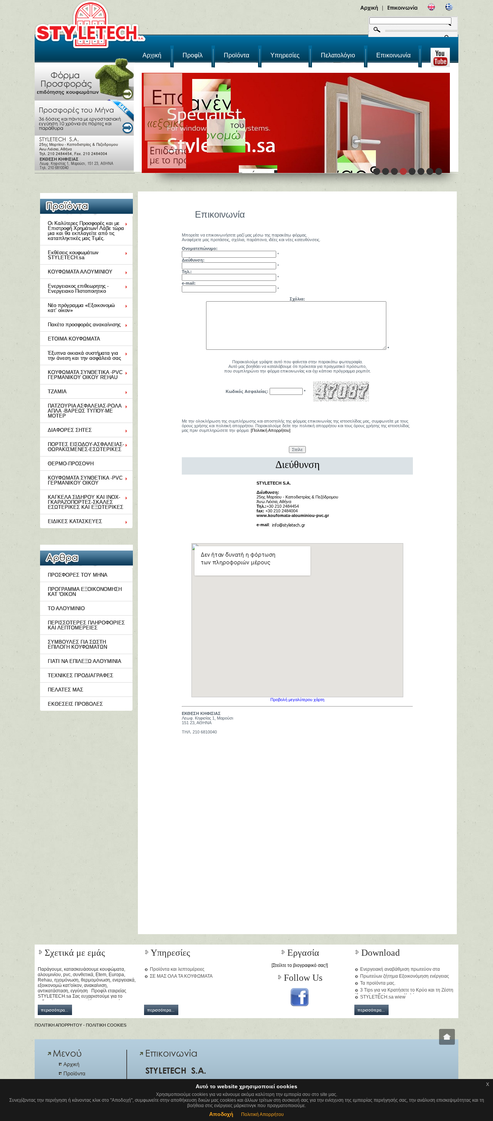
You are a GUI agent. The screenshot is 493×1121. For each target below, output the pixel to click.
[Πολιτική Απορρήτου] (270, 430)
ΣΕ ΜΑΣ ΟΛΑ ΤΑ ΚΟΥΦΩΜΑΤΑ (181, 976)
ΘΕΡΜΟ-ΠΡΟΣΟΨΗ (71, 464)
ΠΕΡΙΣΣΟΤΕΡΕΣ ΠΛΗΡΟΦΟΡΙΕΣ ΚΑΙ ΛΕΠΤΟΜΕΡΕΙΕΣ (86, 625)
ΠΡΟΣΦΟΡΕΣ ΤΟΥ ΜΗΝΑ (77, 575)
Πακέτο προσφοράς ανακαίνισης (84, 324)
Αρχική (152, 55)
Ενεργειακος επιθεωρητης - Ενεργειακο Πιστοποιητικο (78, 288)
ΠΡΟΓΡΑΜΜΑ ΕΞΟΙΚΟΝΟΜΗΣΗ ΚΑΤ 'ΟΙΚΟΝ (85, 591)
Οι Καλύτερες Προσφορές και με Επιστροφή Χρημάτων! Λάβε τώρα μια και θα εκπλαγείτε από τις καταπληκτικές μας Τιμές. (86, 230)
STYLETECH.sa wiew (383, 997)
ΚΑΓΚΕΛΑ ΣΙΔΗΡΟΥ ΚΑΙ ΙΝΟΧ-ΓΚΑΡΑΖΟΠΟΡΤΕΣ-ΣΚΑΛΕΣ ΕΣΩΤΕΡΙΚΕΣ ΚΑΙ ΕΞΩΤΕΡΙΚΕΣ (85, 502)
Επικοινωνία (393, 55)
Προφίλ (193, 55)
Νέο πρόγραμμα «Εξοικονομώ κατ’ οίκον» (81, 307)
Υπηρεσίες (285, 55)
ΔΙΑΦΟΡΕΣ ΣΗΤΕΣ (70, 430)
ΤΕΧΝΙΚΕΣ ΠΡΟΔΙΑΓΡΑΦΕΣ (80, 675)
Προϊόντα (236, 55)
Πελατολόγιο (338, 55)
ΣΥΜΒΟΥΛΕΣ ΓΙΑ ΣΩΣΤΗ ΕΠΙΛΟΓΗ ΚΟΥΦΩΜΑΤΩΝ (77, 644)
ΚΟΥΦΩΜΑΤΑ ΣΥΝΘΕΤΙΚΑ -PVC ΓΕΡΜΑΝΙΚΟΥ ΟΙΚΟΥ (85, 480)
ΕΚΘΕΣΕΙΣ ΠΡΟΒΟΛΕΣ (75, 704)
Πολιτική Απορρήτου (262, 1114)
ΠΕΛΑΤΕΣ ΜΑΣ (65, 690)
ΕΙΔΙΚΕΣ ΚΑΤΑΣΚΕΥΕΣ (75, 521)
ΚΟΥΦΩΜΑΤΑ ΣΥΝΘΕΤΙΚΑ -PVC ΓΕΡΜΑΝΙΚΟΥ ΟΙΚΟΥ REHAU (85, 374)
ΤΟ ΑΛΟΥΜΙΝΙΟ (66, 608)
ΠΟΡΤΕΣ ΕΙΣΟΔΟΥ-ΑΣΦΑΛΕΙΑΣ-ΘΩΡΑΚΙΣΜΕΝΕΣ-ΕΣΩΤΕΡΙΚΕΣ (86, 446)
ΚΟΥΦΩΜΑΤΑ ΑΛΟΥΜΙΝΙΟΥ (80, 272)
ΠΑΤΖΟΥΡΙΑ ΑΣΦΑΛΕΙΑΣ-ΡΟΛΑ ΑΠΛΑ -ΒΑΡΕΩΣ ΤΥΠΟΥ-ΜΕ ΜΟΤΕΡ (85, 411)
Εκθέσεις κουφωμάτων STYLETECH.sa (73, 255)
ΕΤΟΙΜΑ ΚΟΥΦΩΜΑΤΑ (74, 339)
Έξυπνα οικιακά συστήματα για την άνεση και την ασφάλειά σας (84, 355)
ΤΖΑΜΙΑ (57, 391)
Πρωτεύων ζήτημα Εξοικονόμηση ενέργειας (404, 976)
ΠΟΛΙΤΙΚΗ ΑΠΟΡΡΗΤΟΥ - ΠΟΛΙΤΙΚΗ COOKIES (80, 1025)
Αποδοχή (221, 1114)
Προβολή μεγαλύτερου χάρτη (297, 699)
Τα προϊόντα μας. (378, 983)
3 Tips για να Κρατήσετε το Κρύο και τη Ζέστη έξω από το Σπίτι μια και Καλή (403, 992)
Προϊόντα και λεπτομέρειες (177, 969)
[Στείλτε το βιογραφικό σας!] (300, 965)
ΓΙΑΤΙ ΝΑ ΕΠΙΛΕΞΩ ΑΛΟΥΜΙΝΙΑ (84, 661)
